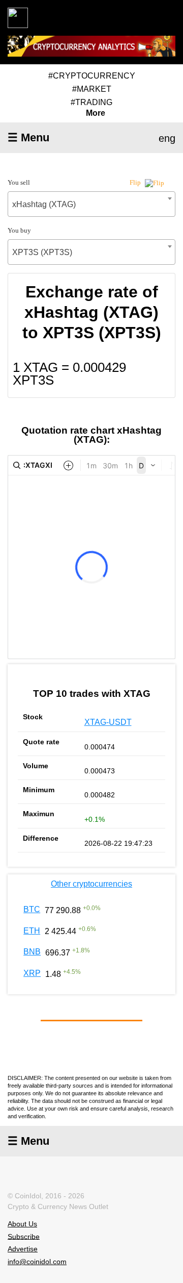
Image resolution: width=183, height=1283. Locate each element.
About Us (22, 1224)
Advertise (23, 1249)
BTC (31, 909)
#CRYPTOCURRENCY (91, 75)
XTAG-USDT (108, 722)
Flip (136, 182)
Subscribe (24, 1236)
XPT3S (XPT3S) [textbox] (42, 252)
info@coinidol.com (37, 1261)
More (95, 113)
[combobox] (91, 204)
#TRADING (91, 102)
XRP (32, 973)
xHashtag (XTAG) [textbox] (44, 204)
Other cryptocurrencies (91, 883)
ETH (31, 930)
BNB (32, 951)
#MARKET (91, 89)
